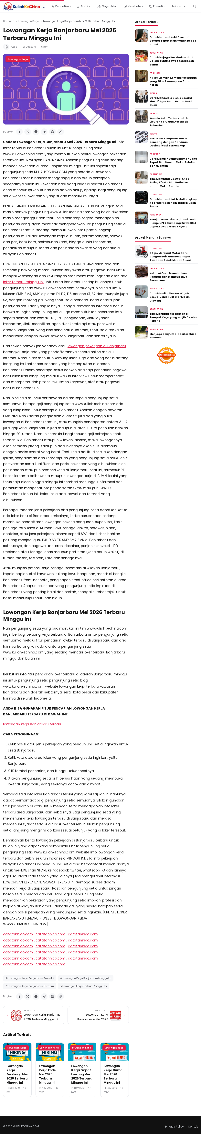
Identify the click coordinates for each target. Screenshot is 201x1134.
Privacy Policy (174, 1127)
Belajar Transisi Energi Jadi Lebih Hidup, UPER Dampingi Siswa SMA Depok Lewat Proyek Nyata (173, 223)
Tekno (153, 133)
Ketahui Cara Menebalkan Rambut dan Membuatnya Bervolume (168, 276)
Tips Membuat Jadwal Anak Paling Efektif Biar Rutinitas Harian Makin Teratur (169, 182)
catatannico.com (18, 934)
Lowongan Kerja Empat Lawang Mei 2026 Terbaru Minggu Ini (81, 1074)
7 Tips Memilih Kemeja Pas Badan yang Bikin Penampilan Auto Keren (173, 81)
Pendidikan (156, 214)
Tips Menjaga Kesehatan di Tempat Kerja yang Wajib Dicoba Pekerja (173, 317)
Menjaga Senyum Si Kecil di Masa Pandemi (173, 335)
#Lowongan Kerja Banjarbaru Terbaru (29, 986)
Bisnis (153, 93)
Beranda (8, 21)
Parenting (156, 174)
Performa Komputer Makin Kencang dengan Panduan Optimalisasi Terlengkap (169, 142)
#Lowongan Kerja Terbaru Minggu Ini (83, 986)
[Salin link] (60, 131)
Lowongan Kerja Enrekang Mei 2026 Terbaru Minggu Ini (17, 1074)
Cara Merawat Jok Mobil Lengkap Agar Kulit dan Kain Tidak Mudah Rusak (173, 202)
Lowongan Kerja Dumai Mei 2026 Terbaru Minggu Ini (113, 1074)
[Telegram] (44, 131)
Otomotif (156, 194)
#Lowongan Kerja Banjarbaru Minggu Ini (85, 978)
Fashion (155, 73)
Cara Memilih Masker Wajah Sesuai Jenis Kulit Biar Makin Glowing (170, 297)
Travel (154, 113)
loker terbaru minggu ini (23, 282)
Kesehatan (156, 52)
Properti (155, 154)
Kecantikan (157, 32)
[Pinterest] (52, 131)
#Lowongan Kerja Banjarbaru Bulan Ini (29, 978)
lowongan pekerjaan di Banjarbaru (97, 346)
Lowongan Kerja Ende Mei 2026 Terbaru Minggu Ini (47, 1074)
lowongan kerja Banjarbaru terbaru (32, 724)
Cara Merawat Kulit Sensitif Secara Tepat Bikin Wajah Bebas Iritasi (173, 40)
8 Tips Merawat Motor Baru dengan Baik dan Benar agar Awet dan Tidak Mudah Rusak (170, 256)
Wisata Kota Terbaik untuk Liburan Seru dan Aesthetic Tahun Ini (169, 121)
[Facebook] (19, 131)
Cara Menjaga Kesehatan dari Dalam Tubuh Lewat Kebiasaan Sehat (172, 60)
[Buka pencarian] (194, 6)
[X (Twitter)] (27, 131)
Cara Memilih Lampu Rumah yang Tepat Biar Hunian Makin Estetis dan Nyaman (173, 162)
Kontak (193, 1127)
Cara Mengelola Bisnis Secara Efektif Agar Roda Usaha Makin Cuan (171, 101)
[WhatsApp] (36, 131)
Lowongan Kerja (28, 21)
